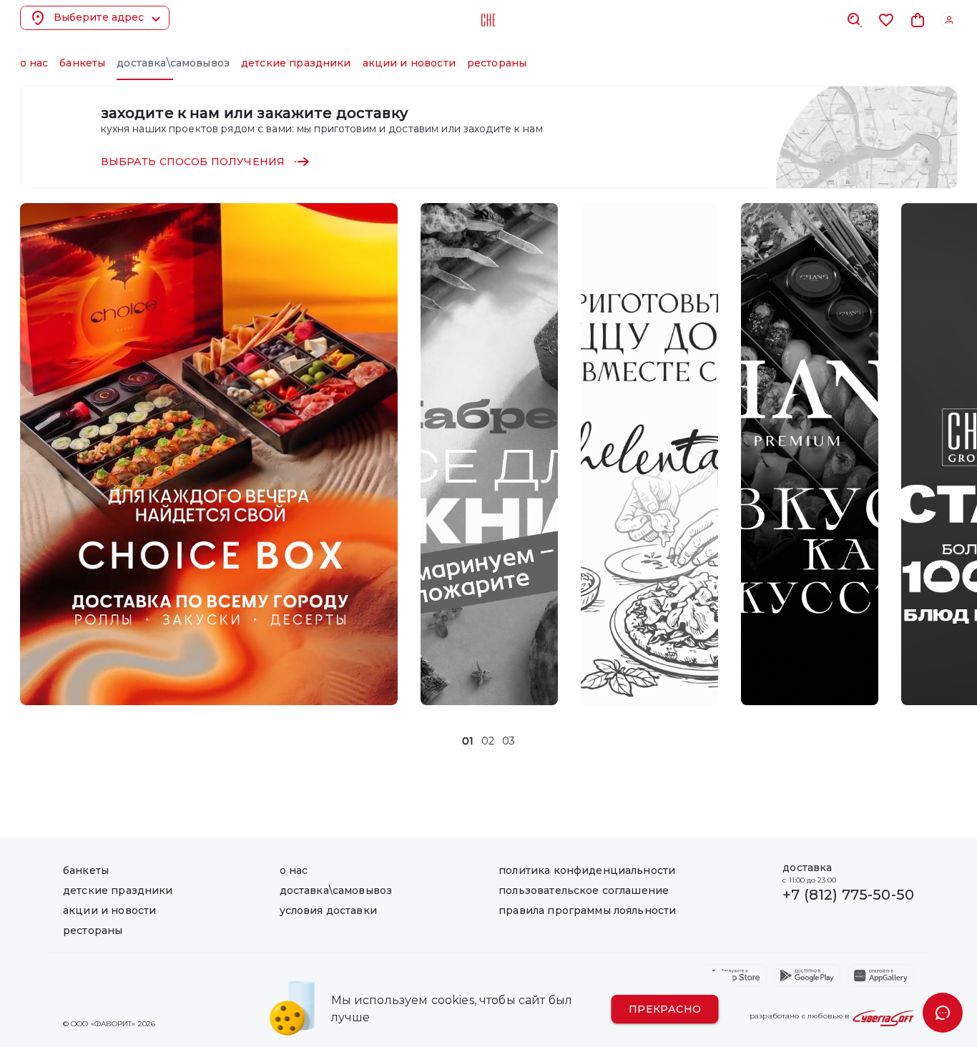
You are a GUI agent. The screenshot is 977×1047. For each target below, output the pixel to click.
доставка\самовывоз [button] (173, 62)
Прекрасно (665, 1009)
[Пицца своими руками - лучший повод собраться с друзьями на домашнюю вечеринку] (649, 454)
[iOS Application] (734, 975)
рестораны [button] (496, 62)
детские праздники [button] (296, 62)
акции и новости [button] (409, 62)
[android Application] (807, 975)
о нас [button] (34, 62)
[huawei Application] (881, 975)
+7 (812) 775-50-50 (848, 894)
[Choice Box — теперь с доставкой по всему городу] (209, 454)
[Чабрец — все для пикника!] (489, 454)
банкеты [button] (82, 62)
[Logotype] (488, 20)
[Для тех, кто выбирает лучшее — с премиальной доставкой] (809, 454)
